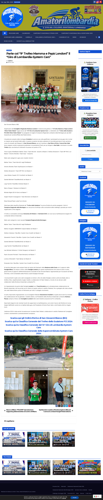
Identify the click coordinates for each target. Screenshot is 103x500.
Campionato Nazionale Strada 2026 (45, 33)
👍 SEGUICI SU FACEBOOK (90, 211)
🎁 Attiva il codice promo (90, 322)
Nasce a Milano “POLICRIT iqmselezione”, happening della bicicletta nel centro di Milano (21, 410)
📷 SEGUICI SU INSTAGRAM (90, 255)
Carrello (29, 37)
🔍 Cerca (90, 159)
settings (64, 498)
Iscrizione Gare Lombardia (13, 37)
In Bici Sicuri (8, 41)
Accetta (74, 497)
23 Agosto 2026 (34, 472)
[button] (96, 37)
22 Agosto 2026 (60, 472)
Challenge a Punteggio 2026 (45, 37)
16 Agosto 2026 (85, 472)
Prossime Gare (14, 33)
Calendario (26, 33)
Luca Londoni (32, 491)
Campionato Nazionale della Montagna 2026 (77, 33)
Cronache (9, 50)
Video (74, 37)
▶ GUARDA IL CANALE (90, 281)
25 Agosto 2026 (9, 472)
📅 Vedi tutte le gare (90, 137)
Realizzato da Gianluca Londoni (8, 491)
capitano (10, 60)
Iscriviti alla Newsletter (25, 41)
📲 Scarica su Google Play (90, 100)
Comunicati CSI (64, 37)
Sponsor (83, 37)
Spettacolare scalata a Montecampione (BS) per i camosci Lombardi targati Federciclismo (55, 410)
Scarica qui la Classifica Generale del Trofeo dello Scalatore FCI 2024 (38, 321)
